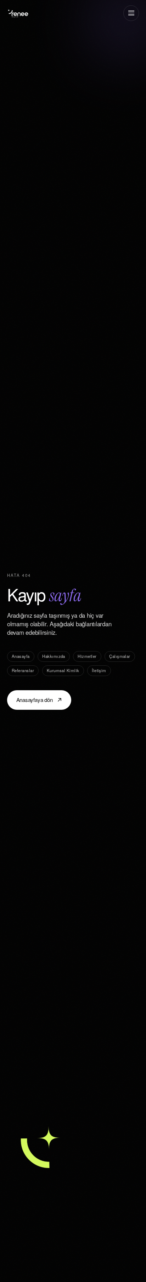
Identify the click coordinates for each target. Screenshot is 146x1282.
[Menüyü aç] (131, 13)
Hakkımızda (53, 656)
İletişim (99, 670)
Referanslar (23, 670)
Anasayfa (21, 656)
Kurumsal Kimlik (63, 670)
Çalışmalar (119, 656)
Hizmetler (87, 656)
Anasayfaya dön (34, 699)
